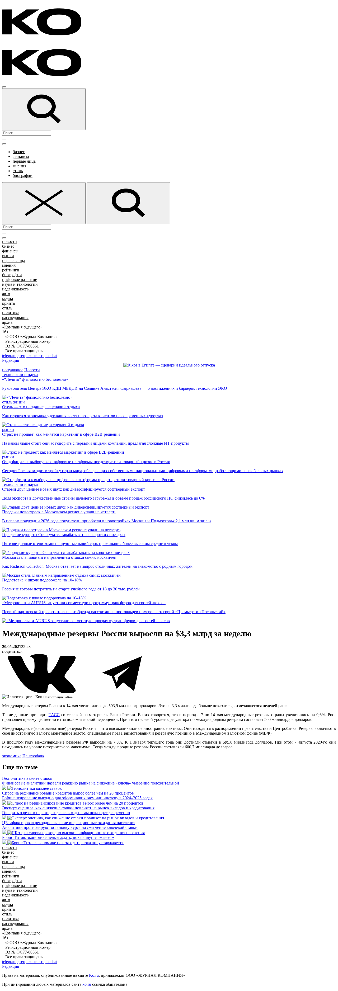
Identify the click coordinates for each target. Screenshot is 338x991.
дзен (21, 355)
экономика (11, 756)
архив (7, 322)
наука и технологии (20, 284)
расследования (15, 317)
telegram (9, 355)
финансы (21, 156)
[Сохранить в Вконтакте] (42, 692)
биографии (22, 175)
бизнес (19, 151)
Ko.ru (94, 975)
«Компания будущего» (22, 327)
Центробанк (33, 756)
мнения (19, 166)
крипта (8, 303)
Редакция (10, 360)
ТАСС (54, 714)
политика (10, 313)
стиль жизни (13, 402)
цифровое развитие (19, 279)
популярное (12, 370)
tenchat (51, 355)
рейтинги (10, 270)
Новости (32, 370)
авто (6, 294)
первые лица (24, 161)
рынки (8, 255)
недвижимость (15, 289)
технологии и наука (20, 374)
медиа (7, 298)
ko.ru (86, 984)
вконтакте (35, 355)
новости (9, 241)
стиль (18, 170)
